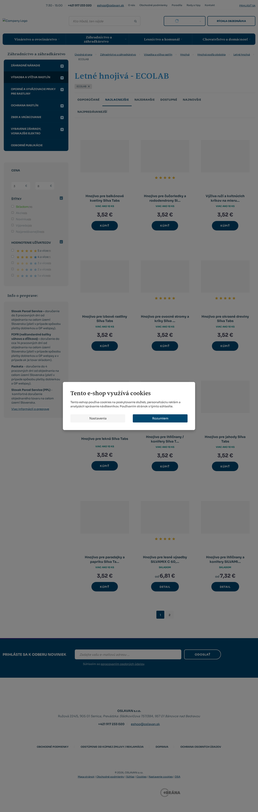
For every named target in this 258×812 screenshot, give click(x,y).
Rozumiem (160, 418)
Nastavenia (98, 418)
